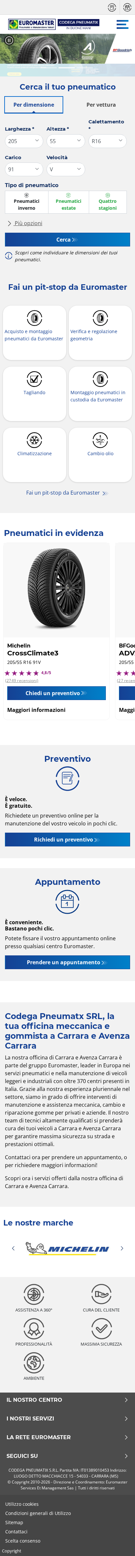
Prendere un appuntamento (63, 962)
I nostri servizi (30, 1418)
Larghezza (19, 129)
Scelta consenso (22, 1541)
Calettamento (106, 125)
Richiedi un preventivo (63, 839)
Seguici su (22, 1456)
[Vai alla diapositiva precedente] (11, 55)
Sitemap (14, 1522)
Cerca (63, 239)
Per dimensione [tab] (33, 104)
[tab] (49, 68)
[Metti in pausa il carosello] (9, 40)
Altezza (58, 129)
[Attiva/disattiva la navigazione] (122, 24)
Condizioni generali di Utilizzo (38, 1513)
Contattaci (16, 1531)
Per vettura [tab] (101, 104)
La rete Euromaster (39, 1437)
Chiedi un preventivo (53, 693)
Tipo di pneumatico (31, 185)
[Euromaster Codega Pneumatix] (50, 24)
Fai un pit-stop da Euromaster (63, 492)
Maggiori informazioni (36, 710)
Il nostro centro (34, 1400)
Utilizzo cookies (22, 1504)
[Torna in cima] (117, 1542)
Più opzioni (27, 223)
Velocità (57, 157)
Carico (13, 157)
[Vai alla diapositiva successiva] (124, 55)
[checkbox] (26, 202)
